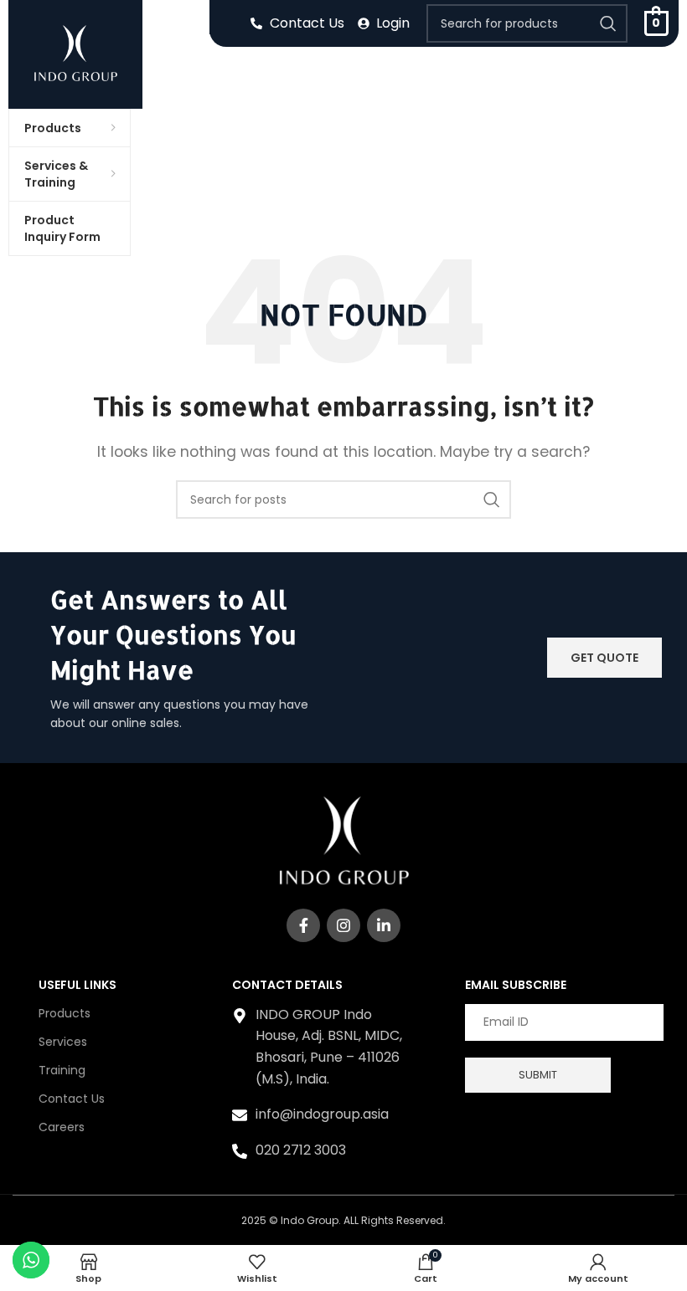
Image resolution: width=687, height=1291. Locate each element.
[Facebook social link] (303, 925)
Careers (62, 1127)
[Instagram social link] (343, 925)
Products (64, 1013)
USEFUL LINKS (77, 984)
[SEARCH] (608, 23)
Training (62, 1070)
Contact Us (72, 1098)
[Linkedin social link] (383, 925)
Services (63, 1041)
